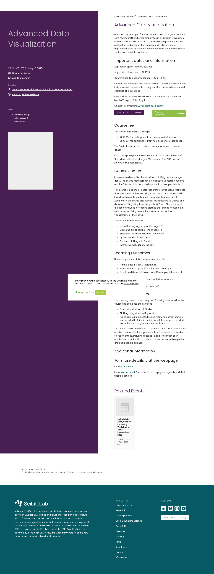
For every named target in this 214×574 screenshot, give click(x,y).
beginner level (125, 366)
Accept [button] (100, 292)
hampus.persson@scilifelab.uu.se (86, 472)
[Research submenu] (126, 510)
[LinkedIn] (164, 508)
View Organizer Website (25, 94)
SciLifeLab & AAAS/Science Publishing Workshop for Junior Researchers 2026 (124, 427)
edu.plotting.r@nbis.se (152, 105)
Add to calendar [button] (21, 78)
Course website (20, 73)
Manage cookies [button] (84, 292)
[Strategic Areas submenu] (133, 515)
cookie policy (131, 283)
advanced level (126, 372)
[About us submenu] (126, 547)
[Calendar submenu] (126, 531)
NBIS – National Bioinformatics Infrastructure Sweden (42, 89)
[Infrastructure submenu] (131, 505)
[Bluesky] (170, 508)
